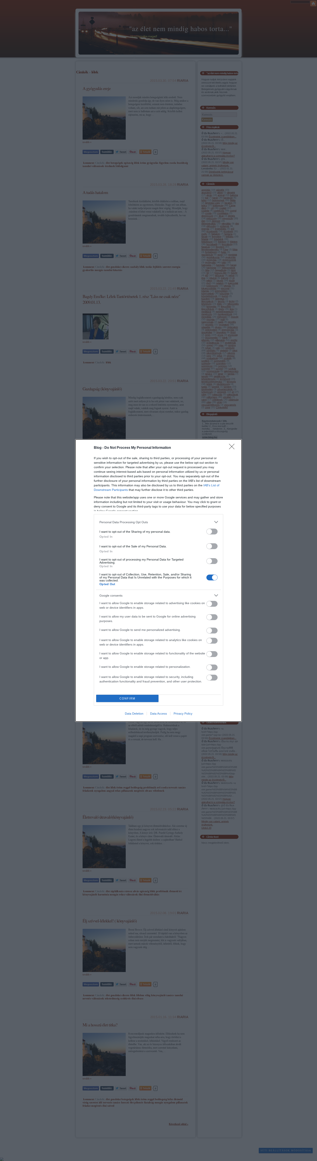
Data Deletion (134, 713)
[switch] (212, 531)
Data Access (158, 713)
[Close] (233, 448)
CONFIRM (127, 698)
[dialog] (158, 580)
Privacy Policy (183, 713)
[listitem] (158, 522)
